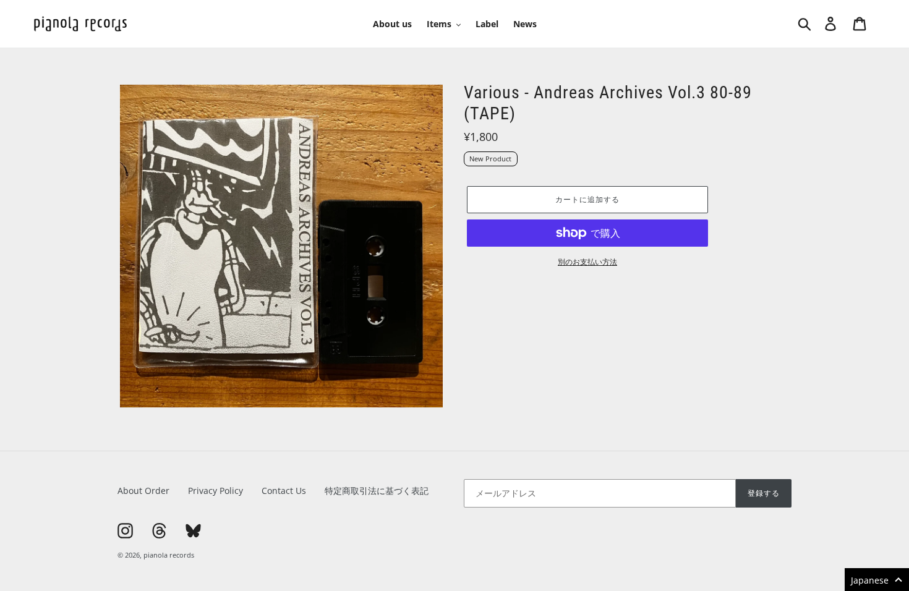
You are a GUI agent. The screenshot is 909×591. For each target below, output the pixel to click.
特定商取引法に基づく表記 (377, 490)
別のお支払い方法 (587, 262)
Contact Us (284, 490)
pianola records (168, 554)
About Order (143, 490)
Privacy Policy (215, 490)
